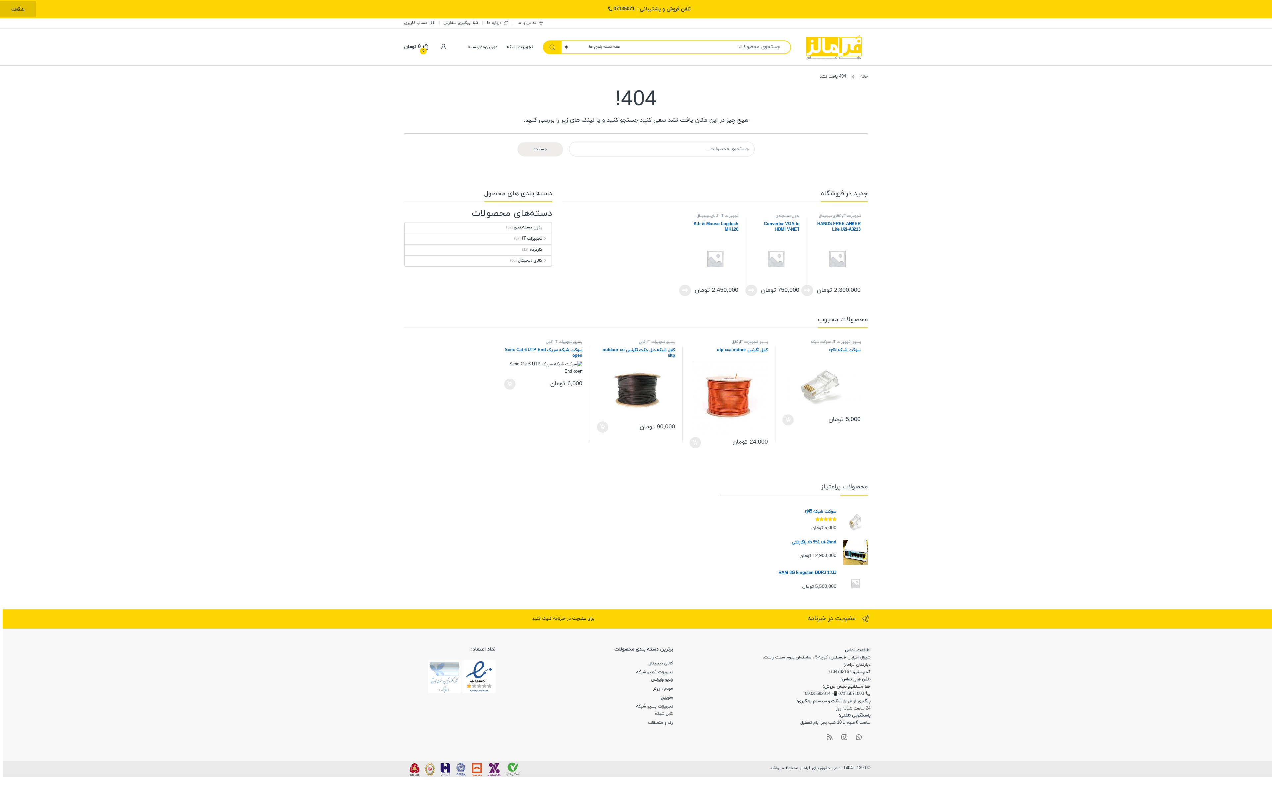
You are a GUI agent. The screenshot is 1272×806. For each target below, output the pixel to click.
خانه (864, 77)
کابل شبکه (664, 714)
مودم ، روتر (663, 689)
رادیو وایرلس (662, 680)
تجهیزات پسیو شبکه (654, 707)
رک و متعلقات (660, 723)
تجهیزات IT (852, 216)
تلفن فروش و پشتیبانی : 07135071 (651, 9)
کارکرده (536, 250)
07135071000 (851, 694)
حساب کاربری (416, 23)
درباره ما (494, 23)
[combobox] (707, 47)
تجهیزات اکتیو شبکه (654, 672)
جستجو (540, 149)
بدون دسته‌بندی (787, 216)
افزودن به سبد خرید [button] (788, 420)
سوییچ (667, 698)
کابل (735, 342)
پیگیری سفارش (457, 23)
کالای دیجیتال (830, 216)
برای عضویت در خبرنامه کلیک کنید (563, 619)
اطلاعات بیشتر (809, 290)
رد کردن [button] (18, 9)
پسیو (856, 342)
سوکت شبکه (821, 342)
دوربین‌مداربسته (482, 47)
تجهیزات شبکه (520, 47)
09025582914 (817, 694)
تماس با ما (526, 23)
